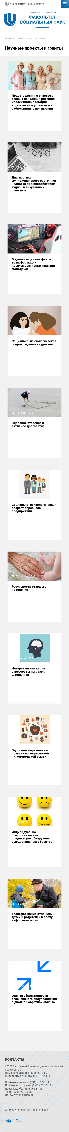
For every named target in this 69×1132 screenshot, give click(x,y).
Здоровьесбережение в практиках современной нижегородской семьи (30, 753)
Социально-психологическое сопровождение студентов (34, 342)
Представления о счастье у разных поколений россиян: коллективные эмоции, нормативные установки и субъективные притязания (33, 102)
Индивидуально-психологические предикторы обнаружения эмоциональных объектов (32, 836)
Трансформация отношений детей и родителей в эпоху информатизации (33, 917)
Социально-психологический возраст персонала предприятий (34, 508)
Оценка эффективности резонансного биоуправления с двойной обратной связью (34, 999)
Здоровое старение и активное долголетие (28, 424)
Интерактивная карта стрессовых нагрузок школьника (28, 671)
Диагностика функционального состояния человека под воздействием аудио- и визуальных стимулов (34, 184)
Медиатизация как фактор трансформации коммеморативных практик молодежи (33, 264)
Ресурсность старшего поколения (29, 588)
